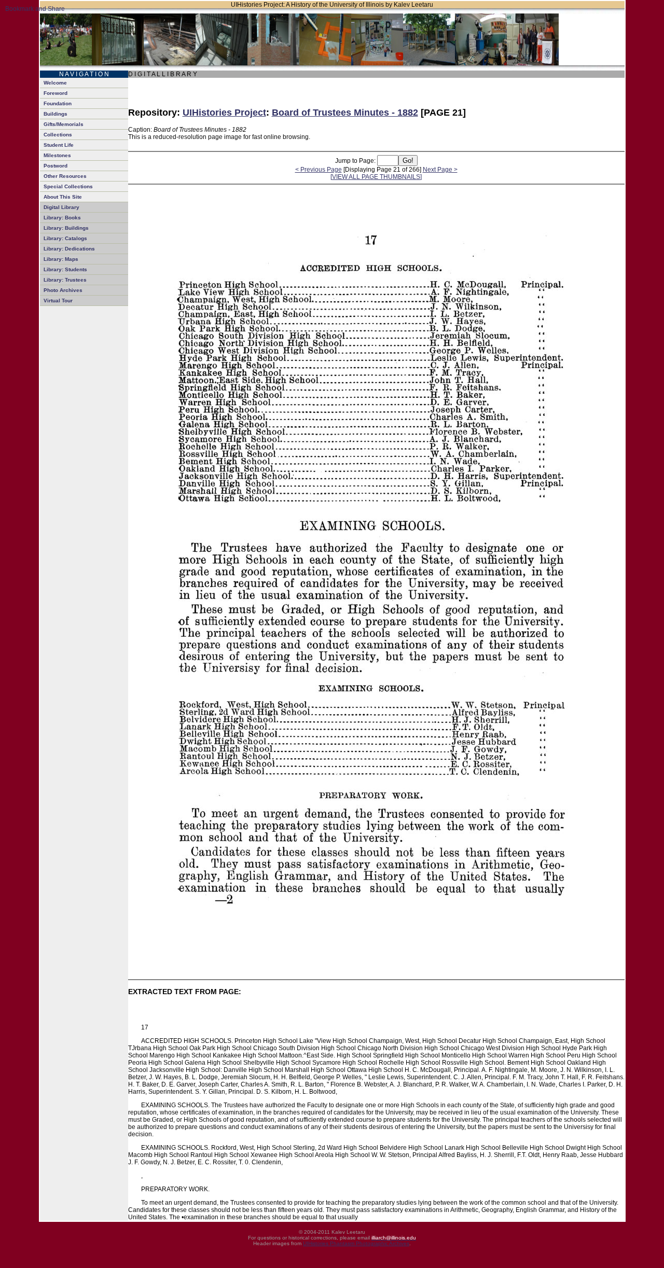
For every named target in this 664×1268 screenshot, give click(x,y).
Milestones (57, 155)
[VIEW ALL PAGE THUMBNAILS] (376, 176)
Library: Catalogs (65, 238)
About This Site (63, 197)
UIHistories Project (224, 112)
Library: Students (65, 269)
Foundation (58, 103)
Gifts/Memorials (64, 124)
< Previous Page (318, 169)
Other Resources (65, 176)
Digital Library (61, 207)
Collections (58, 134)
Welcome (55, 83)
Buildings (55, 114)
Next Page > (440, 169)
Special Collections (68, 186)
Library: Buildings (66, 228)
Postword (55, 166)
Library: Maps (61, 259)
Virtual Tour (58, 300)
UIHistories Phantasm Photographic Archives (356, 1243)
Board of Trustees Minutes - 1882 (345, 112)
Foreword (55, 93)
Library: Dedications (69, 249)
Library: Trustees (65, 280)
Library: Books (62, 217)
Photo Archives (63, 290)
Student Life (59, 145)
